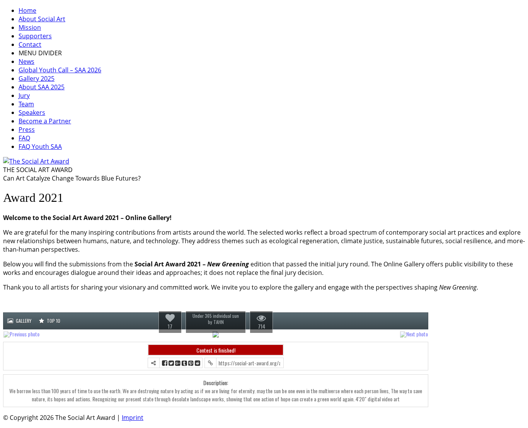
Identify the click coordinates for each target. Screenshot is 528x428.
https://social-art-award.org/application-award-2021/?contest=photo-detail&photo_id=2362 (249, 363)
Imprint (132, 417)
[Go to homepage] (36, 161)
